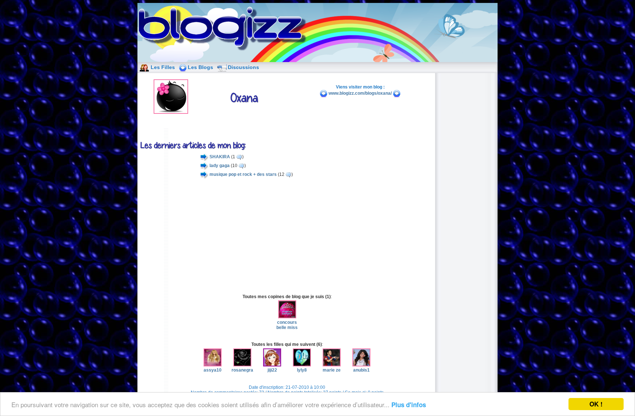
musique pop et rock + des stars (243, 174)
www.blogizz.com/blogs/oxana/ (360, 93)
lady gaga (219, 165)
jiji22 (272, 370)
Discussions (243, 67)
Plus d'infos (408, 404)
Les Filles (163, 67)
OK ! (596, 403)
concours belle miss (287, 325)
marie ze (332, 370)
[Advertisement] (287, 236)
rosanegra (242, 370)
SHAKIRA (219, 156)
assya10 (213, 370)
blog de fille (224, 29)
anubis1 (361, 370)
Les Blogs (200, 67)
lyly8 (302, 370)
